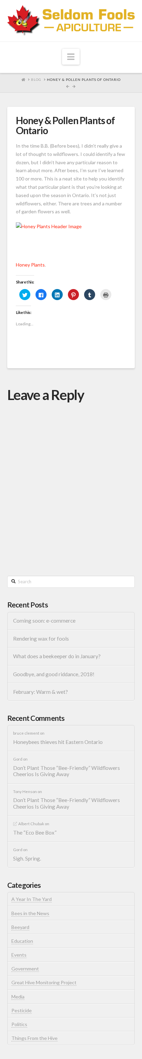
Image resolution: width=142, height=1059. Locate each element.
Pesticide (21, 1010)
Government (25, 969)
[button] (71, 57)
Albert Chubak (31, 823)
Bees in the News (30, 913)
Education (22, 941)
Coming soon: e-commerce (44, 620)
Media (17, 997)
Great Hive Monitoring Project (44, 982)
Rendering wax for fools (41, 638)
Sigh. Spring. (27, 858)
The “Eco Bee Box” (35, 832)
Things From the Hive (34, 1038)
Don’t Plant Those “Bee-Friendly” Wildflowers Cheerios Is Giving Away (66, 771)
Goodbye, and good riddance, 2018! (53, 674)
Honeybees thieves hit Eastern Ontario (58, 742)
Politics (19, 1024)
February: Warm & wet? (40, 692)
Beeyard (20, 927)
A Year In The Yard (31, 899)
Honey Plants (30, 265)
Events (19, 955)
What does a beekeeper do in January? (57, 656)
